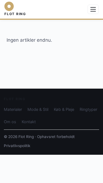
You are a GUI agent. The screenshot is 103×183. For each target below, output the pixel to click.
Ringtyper (88, 109)
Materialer (13, 109)
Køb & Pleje (64, 109)
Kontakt (29, 121)
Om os (10, 121)
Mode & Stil (37, 109)
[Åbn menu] (93, 9)
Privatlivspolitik (17, 145)
